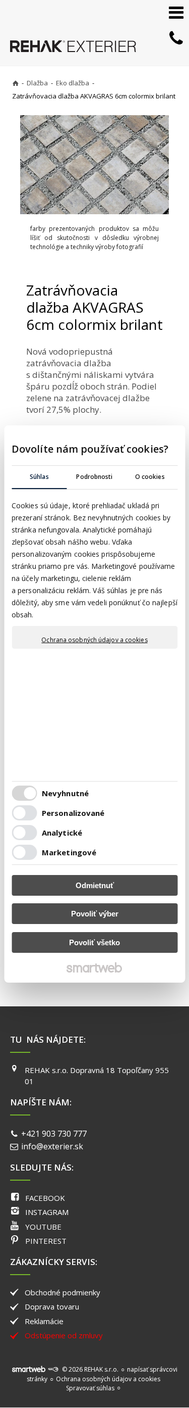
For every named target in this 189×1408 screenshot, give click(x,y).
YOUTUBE (43, 1227)
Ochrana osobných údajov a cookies (94, 640)
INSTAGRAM (47, 1212)
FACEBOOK (45, 1198)
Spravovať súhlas (90, 1388)
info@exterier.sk (52, 1146)
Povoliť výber (94, 913)
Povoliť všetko (94, 942)
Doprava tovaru (52, 1306)
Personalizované (73, 813)
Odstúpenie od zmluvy (64, 1335)
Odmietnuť (95, 885)
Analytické (62, 833)
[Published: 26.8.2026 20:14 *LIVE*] (53, 1369)
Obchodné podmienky (62, 1292)
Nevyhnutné (65, 793)
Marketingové (69, 852)
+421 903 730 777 (54, 1133)
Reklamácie (44, 1321)
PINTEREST (46, 1241)
